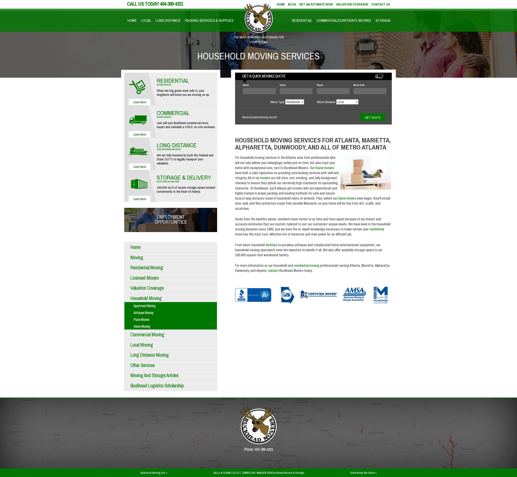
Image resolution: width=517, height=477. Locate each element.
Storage (383, 20)
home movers (347, 198)
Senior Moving (141, 326)
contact (273, 270)
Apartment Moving (144, 305)
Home (132, 20)
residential (376, 229)
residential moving (306, 265)
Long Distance (168, 20)
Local (146, 20)
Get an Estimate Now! (316, 4)
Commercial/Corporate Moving (343, 20)
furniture (271, 244)
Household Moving (146, 298)
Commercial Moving (147, 334)
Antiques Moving (143, 312)
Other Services (142, 365)
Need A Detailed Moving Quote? (259, 117)
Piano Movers (141, 319)
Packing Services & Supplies (209, 20)
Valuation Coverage (352, 4)
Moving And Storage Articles (154, 375)
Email (283, 85)
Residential (302, 20)
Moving (136, 257)
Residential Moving (146, 267)
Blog (292, 4)
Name (246, 85)
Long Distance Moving (149, 354)
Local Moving (141, 344)
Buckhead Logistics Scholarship (157, 385)
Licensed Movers (144, 277)
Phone (320, 85)
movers (265, 177)
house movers (324, 167)
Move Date (359, 85)
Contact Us (380, 4)
